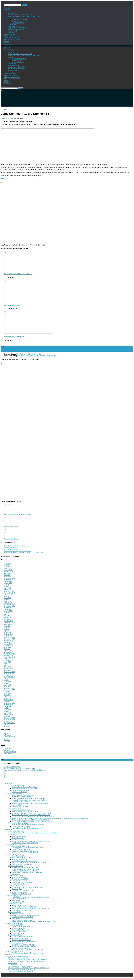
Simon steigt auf (17, 889)
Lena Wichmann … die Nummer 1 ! (23, 864)
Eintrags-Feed (9, 750)
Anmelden (7, 748)
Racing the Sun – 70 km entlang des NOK (21, 969)
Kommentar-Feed (10, 752)
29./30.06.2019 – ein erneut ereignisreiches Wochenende (30, 897)
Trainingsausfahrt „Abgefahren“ (22, 790)
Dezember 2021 (9, 604)
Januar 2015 (8, 716)
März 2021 (7, 616)
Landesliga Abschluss (12, 305)
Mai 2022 (7, 599)
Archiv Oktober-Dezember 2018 (18, 823)
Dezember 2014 (9, 718)
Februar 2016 (8, 700)
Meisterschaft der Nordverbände (22, 797)
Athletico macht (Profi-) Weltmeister (23, 936)
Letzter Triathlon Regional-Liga (22, 920)
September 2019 (9, 642)
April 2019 (7, 650)
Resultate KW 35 (17, 925)
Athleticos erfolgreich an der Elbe (18, 958)
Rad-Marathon (16, 874)
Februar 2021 (8, 617)
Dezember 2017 (9, 672)
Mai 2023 (7, 586)
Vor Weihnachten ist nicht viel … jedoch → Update (28, 953)
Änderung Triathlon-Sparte (20, 859)
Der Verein (7, 9)
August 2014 (8, 724)
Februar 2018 (8, 668)
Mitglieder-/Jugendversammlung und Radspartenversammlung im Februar (35, 833)
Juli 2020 (7, 626)
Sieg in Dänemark (17, 838)
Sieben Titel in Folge (11, 526)
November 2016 (9, 690)
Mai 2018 (7, 663)
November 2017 (9, 673)
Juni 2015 (7, 709)
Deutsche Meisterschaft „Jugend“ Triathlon (25, 811)
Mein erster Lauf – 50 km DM (14, 336)
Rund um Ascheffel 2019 (20, 836)
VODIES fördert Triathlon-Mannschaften (18, 274)
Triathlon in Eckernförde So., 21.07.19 (24, 907)
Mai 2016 (7, 695)
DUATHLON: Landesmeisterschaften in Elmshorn (28, 825)
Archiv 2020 (8, 954)
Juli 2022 (7, 596)
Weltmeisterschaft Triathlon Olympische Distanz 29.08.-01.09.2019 (33, 922)
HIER (2, 178)
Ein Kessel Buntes (18, 933)
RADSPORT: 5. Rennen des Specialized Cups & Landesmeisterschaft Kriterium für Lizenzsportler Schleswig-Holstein (50, 818)
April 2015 (7, 713)
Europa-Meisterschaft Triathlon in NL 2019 (25, 869)
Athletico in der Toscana (19, 839)
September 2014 (9, 723)
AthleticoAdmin (8, 118)
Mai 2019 (7, 649)
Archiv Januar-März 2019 (16, 831)
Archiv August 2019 (14, 912)
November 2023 (9, 578)
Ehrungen (11, 32)
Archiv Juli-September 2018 (17, 808)
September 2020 (9, 622)
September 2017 (9, 677)
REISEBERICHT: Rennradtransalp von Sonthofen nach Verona (32, 821)
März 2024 (7, 576)
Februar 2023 (8, 589)
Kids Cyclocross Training (12, 39)
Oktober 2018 (8, 655)
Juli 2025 (7, 566)
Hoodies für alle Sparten (19, 905)
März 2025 (7, 568)
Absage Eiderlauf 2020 (15, 964)
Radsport (7, 740)
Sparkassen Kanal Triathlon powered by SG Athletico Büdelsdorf (25, 770)
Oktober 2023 (8, 580)
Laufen (6, 738)
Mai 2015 (7, 711)
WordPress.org (9, 753)
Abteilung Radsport (18, 23)
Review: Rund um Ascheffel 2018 (22, 795)
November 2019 (9, 639)
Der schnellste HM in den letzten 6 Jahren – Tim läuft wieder (23, 552)
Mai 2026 (7, 565)
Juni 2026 (7, 563)
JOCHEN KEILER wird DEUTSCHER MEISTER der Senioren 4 (32, 813)
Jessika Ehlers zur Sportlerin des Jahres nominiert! (28, 828)
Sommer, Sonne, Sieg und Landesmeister (17, 551)
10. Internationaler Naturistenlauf (22, 917)
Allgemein (7, 109)
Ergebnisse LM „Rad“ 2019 (20, 846)
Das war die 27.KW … (19, 902)
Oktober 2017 (8, 675)
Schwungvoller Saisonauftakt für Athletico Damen (28, 848)
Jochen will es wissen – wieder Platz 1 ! (24, 941)
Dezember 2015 (9, 703)
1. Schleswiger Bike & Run (20, 806)
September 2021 (9, 609)
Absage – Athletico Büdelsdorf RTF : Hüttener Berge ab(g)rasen (28, 968)
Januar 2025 (8, 570)
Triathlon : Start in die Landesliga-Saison (25, 843)
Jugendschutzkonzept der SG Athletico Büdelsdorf (24, 16)
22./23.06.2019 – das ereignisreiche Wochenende (28, 887)
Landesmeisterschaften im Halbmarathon (25, 851)
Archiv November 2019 (15, 943)
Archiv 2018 (8, 783)
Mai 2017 (7, 683)
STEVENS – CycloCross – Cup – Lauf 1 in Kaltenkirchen (26, 961)
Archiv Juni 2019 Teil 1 (15, 866)
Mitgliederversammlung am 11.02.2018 (24, 788)
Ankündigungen (9, 736)
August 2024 (8, 573)
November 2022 (9, 591)
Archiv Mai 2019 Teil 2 (15, 854)
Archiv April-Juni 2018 (15, 793)
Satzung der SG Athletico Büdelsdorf (20, 14)
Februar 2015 (8, 714)
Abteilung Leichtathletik (19, 19)
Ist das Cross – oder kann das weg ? (23, 945)
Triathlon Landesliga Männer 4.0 (22, 926)
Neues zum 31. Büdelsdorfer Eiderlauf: (20, 971)
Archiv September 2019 (15, 923)
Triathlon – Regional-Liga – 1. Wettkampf (25, 871)
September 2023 (9, 581)
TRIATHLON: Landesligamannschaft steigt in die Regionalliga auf (33, 816)
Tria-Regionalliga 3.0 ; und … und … (23, 890)
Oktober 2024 (8, 571)
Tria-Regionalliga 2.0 (18, 884)
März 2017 (7, 686)
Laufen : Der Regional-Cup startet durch (24, 861)
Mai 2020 (7, 629)
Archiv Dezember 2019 (15, 951)
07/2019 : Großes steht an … (21, 899)
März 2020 (7, 632)
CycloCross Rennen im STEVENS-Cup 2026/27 (20, 768)
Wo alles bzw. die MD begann (21, 894)
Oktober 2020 (8, 621)
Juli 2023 (7, 584)
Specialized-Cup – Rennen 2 (21, 801)
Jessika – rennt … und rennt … (22, 948)
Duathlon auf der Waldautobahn (18, 956)
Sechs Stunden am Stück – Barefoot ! (24, 946)
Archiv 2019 (8, 829)
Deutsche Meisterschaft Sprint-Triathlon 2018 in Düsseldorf (31, 815)
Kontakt (6, 41)
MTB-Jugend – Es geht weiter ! (22, 910)
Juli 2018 (7, 660)
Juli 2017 (7, 680)
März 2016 (7, 698)
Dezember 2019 (9, 637)
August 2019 (8, 644)
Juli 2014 (7, 726)
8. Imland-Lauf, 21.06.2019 (20, 880)
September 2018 (9, 657)
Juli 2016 (7, 691)
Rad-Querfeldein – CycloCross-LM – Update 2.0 (27, 949)
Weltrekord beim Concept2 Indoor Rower (25, 787)
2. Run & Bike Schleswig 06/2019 (22, 882)
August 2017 (8, 678)
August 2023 (8, 583)
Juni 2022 (7, 598)
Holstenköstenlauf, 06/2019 (20, 879)
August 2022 (8, 594)
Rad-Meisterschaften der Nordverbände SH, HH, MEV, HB (30, 841)
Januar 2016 (8, 701)
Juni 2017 (7, 682)
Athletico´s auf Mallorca (19, 792)
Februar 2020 (8, 634)
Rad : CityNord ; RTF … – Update (22, 857)
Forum (6, 42)
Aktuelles (7, 733)
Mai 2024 (7, 575)
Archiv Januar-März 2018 (16, 785)
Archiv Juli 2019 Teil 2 (15, 903)
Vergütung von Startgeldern (17, 28)
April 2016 (7, 696)
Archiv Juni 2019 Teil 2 (15, 875)
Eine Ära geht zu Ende (19, 931)
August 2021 (8, 611)
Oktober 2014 (8, 721)
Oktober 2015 (8, 705)
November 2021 (9, 606)
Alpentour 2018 (17, 805)
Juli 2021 (7, 612)
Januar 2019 (8, 652)
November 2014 (9, 719)
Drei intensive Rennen (11, 539)
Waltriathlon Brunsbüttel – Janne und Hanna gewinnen (29, 800)
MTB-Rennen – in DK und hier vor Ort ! (24, 867)
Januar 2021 (8, 619)
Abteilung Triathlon (18, 21)
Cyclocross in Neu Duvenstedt (21, 826)
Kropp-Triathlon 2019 (18, 856)
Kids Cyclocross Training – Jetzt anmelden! (18, 514)
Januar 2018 (8, 670)
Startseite (7, 8)
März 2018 (7, 667)
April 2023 (7, 588)
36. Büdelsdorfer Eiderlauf (12, 767)
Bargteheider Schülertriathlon (21, 810)
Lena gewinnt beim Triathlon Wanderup (20, 966)
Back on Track (12, 963)
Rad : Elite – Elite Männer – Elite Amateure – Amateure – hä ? (31, 862)
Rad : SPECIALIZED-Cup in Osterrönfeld (25, 852)
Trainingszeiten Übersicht (16, 29)
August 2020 (8, 624)
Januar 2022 (8, 603)
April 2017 (7, 685)
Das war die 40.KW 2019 (20, 938)
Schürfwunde (16, 900)
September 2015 (9, 706)
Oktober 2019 (8, 640)
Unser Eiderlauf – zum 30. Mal (21, 940)
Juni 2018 (7, 662)
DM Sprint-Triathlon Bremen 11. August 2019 (26, 915)
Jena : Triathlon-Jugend (19, 877)
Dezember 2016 (9, 688)
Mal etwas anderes (18, 913)
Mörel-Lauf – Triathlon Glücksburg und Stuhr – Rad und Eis (31, 908)
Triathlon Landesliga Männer (21, 849)
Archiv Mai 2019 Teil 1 (15, 844)
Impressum (7, 44)
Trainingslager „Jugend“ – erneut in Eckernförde (27, 872)
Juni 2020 (7, 627)
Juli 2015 (7, 708)
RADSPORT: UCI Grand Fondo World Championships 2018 (31, 820)
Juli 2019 (7, 645)
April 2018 (7, 665)
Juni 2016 (7, 693)
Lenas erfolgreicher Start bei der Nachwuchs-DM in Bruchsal (27, 959)
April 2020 (7, 631)
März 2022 (7, 601)
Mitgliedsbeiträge (13, 26)
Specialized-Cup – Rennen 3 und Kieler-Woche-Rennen (30, 803)
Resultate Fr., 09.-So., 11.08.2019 (22, 918)
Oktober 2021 (8, 608)
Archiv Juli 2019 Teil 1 (15, 895)
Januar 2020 (8, 635)
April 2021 (7, 614)
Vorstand (11, 13)
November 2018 (9, 654)
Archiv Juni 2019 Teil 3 (15, 885)
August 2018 (8, 658)
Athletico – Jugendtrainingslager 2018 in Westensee (28, 798)
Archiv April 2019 (13, 834)
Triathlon (7, 741)
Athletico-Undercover (18, 928)
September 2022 (9, 593)
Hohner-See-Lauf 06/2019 (20, 892)
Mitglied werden (13, 31)
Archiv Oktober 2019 (14, 935)
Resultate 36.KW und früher (21, 930)
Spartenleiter (12, 24)
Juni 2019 (7, 647)
